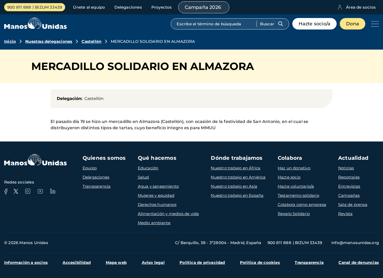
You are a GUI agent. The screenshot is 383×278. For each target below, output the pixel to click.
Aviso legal (153, 262)
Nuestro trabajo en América (238, 177)
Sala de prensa (352, 204)
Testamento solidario (298, 195)
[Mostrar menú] (373, 24)
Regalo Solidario (294, 213)
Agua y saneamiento (158, 186)
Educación (148, 167)
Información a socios (26, 262)
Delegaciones (128, 7)
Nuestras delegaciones (48, 41)
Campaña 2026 (203, 7)
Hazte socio (289, 177)
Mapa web (116, 262)
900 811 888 (19, 7)
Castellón (91, 41)
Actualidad (353, 158)
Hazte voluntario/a (296, 186)
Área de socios (361, 7)
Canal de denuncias (358, 262)
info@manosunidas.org (355, 242)
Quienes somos (104, 158)
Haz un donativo (294, 167)
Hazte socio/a (315, 24)
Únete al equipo (89, 7)
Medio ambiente (154, 222)
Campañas (349, 195)
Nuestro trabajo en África (235, 167)
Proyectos (161, 7)
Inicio (10, 41)
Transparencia (97, 186)
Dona (352, 24)
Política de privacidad (202, 262)
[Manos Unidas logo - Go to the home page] (35, 27)
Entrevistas (349, 186)
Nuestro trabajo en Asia (234, 186)
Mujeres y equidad (156, 195)
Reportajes (349, 177)
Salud (143, 177)
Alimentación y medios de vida (168, 213)
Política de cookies (260, 262)
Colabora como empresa (302, 204)
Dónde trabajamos (236, 158)
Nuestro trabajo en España (237, 195)
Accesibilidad (77, 262)
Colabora (290, 158)
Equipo (90, 167)
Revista (345, 213)
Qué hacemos (157, 158)
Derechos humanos (157, 204)
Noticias (346, 167)
